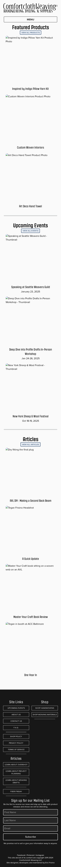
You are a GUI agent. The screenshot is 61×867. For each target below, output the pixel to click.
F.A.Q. (16, 727)
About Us (16, 714)
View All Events (30, 230)
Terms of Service (16, 749)
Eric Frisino (50, 862)
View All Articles (30, 444)
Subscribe (30, 837)
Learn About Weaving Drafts (16, 781)
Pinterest (30, 855)
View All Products (30, 32)
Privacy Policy (16, 743)
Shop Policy (16, 736)
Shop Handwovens (44, 708)
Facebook (21, 855)
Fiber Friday (16, 791)
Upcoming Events (16, 708)
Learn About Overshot (16, 764)
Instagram (40, 855)
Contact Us (16, 721)
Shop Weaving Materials (45, 714)
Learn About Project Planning (16, 772)
